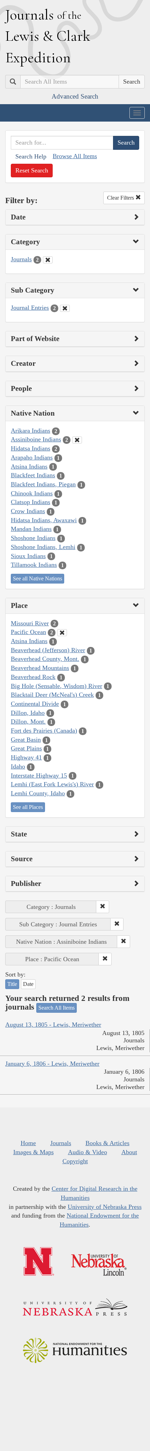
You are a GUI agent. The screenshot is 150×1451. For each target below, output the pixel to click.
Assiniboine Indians (36, 439)
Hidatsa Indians (30, 448)
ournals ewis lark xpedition (47, 36)
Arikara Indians (30, 430)
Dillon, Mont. (28, 721)
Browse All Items (75, 156)
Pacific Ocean (28, 631)
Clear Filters (121, 198)
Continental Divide (35, 703)
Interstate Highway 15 (39, 775)
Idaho (18, 766)
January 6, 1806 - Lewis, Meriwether (52, 1063)
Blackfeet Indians (33, 475)
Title (12, 984)
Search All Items (56, 1008)
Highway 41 (26, 757)
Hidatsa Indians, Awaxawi (44, 520)
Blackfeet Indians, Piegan (43, 484)
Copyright (75, 1161)
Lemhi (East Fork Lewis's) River (52, 784)
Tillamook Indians (34, 564)
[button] (102, 907)
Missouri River (30, 623)
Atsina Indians (29, 466)
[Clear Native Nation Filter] (77, 440)
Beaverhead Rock (33, 676)
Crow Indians (28, 511)
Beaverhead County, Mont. (45, 658)
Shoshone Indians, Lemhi (43, 546)
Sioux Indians (28, 556)
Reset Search (31, 170)
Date (28, 984)
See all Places (28, 807)
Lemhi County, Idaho (38, 793)
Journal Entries (30, 307)
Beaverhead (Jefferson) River (48, 650)
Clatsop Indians (30, 502)
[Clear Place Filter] (62, 632)
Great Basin (26, 739)
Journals (21, 259)
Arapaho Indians (32, 457)
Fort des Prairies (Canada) (44, 730)
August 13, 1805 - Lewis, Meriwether (53, 1024)
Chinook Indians (32, 493)
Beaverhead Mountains (40, 667)
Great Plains (26, 748)
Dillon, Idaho (28, 712)
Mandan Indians (31, 528)
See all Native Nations (37, 578)
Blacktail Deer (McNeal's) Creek (52, 694)
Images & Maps (33, 1152)
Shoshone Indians (33, 537)
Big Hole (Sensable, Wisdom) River (56, 685)
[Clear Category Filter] (48, 259)
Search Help (30, 156)
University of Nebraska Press (105, 1206)
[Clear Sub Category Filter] (65, 308)
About (129, 1152)
